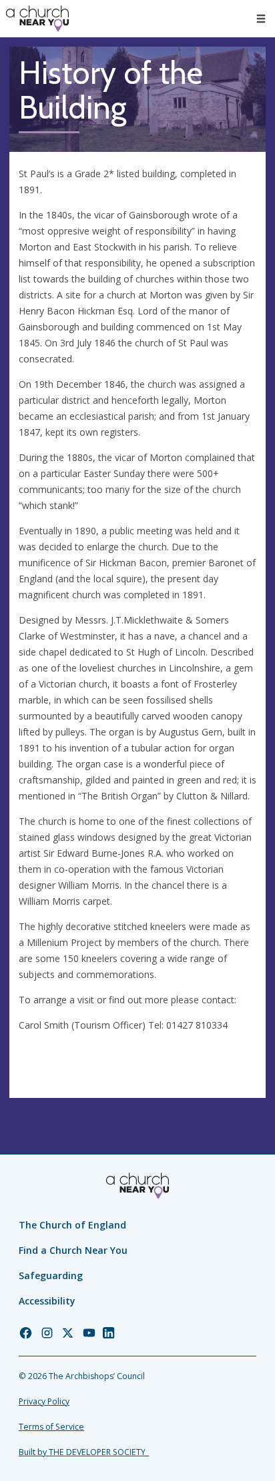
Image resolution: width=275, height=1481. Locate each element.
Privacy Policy (44, 1401)
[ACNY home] (37, 18)
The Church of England (72, 1225)
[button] (261, 18)
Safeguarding (51, 1275)
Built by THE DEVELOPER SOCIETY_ (84, 1452)
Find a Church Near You (73, 1250)
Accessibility (47, 1300)
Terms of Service (51, 1426)
